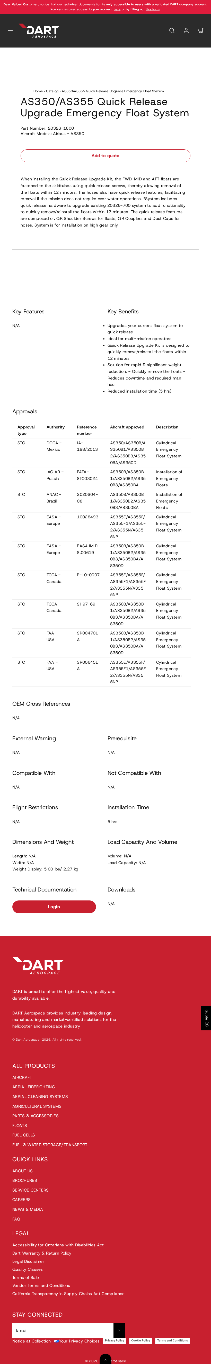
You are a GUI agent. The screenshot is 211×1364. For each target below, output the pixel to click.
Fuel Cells (23, 1135)
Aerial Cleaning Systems (40, 1096)
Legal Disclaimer (28, 1261)
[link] (186, 30)
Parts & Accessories (35, 1116)
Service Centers (30, 1190)
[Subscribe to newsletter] (119, 1330)
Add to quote (105, 155)
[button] (10, 30)
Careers (21, 1199)
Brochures (24, 1180)
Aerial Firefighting (33, 1087)
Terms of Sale (25, 1277)
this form (153, 9)
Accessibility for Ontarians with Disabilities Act (58, 1245)
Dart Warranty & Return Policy (41, 1253)
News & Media (27, 1209)
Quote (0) (207, 1018)
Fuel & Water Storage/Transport (49, 1144)
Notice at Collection (31, 1341)
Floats (19, 1125)
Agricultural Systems (36, 1106)
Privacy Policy (114, 1340)
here (117, 9)
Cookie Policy (140, 1340)
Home (38, 91)
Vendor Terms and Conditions (41, 1285)
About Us (22, 1171)
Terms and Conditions (172, 1340)
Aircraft (22, 1077)
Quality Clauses (27, 1269)
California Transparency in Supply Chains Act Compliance (68, 1293)
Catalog (52, 91)
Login (54, 906)
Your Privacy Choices (79, 1341)
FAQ (16, 1219)
